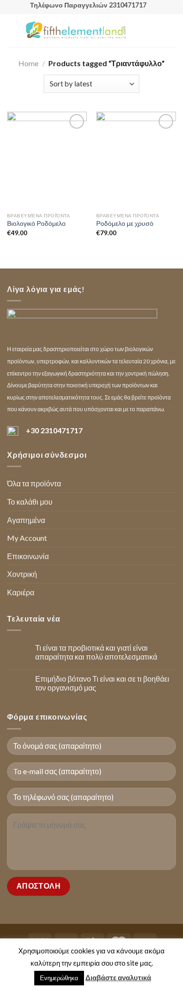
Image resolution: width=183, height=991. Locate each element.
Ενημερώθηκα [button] (59, 978)
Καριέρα (20, 592)
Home (28, 63)
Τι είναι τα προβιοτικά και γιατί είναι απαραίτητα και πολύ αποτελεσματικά (96, 652)
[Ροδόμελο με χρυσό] (136, 159)
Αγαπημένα (26, 519)
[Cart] (171, 30)
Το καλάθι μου (30, 501)
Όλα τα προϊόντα (34, 483)
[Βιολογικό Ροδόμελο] (47, 159)
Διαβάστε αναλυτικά (118, 977)
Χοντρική (22, 573)
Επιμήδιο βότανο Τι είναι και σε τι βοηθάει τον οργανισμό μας (102, 683)
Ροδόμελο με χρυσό (124, 223)
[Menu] (12, 30)
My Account (27, 537)
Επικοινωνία (28, 556)
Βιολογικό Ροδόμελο (36, 223)
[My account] (155, 30)
